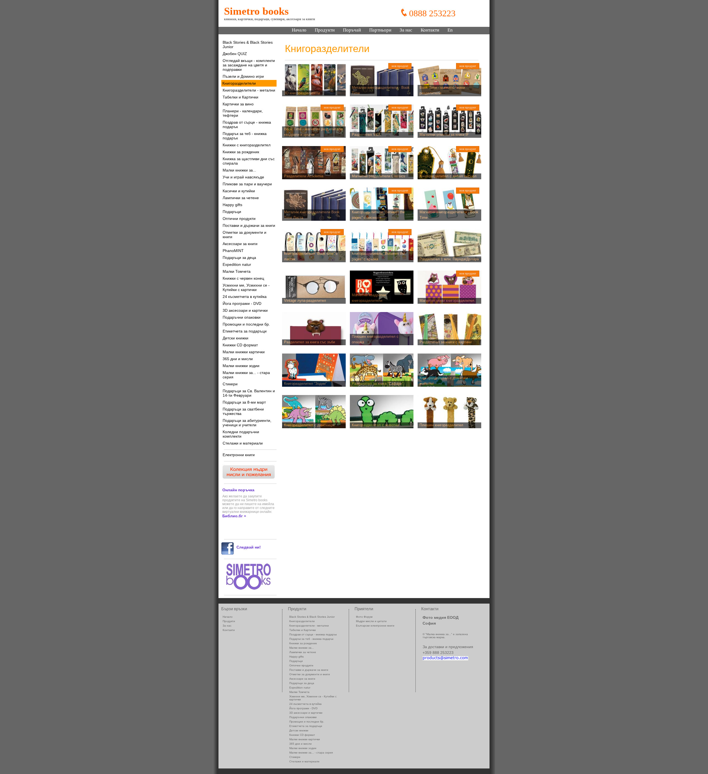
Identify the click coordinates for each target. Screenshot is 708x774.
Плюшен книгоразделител (441, 425)
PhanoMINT (233, 250)
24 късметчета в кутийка (245, 296)
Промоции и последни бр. (246, 324)
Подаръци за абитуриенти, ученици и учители (247, 422)
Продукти (325, 30)
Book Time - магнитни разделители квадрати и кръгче (313, 132)
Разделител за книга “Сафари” (377, 383)
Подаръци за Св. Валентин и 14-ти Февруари (249, 393)
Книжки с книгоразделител (246, 145)
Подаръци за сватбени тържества (243, 411)
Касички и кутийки (239, 191)
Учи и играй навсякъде (243, 177)
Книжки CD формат (240, 345)
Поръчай (352, 30)
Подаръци (232, 211)
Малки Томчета (237, 271)
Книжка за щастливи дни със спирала (249, 161)
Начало (299, 30)
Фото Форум (364, 616)
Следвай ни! (248, 547)
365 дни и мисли (238, 359)
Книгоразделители (239, 83)
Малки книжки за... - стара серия (246, 374)
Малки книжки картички (244, 352)
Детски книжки (235, 338)
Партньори (380, 30)
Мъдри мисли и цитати (371, 621)
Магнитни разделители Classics (378, 176)
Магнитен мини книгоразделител (447, 300)
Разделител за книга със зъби (309, 342)
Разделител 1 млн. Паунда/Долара (449, 259)
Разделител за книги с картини (446, 342)
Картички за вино (238, 104)
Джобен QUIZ (235, 53)
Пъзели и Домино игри (243, 76)
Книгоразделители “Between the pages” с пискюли (378, 215)
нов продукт (400, 65)
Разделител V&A (366, 135)
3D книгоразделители (302, 93)
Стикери (230, 384)
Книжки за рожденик (241, 152)
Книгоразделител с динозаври (309, 425)
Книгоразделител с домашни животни (444, 381)
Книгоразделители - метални (249, 90)
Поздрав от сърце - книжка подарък (247, 124)
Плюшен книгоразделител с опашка (375, 339)
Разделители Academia (303, 176)
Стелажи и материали (243, 443)
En (450, 30)
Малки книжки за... (239, 170)
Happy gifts (232, 204)
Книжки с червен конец (243, 278)
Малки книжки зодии (241, 365)
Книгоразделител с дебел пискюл (448, 176)
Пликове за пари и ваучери (247, 184)
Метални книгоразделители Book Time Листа (312, 215)
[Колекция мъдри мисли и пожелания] (248, 478)
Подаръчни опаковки (242, 317)
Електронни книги (239, 455)
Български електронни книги (375, 625)
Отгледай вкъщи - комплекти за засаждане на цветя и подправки (249, 65)
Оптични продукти (239, 218)
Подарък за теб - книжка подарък (245, 135)
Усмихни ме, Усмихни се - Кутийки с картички (246, 287)
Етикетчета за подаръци (245, 331)
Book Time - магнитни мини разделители (442, 90)
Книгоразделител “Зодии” (305, 383)
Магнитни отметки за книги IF (444, 135)
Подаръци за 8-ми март (244, 402)
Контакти (430, 30)
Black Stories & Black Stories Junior (248, 44)
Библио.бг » (234, 516)
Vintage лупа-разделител (305, 300)
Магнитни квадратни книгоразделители (369, 298)
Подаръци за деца (239, 257)
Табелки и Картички (240, 97)
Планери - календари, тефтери (243, 113)
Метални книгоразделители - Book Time (381, 90)
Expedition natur (237, 264)
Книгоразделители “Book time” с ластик (311, 256)
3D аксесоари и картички (245, 310)
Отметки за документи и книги (244, 234)
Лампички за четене (241, 198)
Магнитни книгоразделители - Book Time (449, 215)
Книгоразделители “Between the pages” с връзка (378, 256)
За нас (406, 30)
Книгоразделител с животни (375, 425)
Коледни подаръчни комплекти (241, 434)
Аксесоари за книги (240, 243)
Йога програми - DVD (242, 303)
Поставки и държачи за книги (249, 225)
